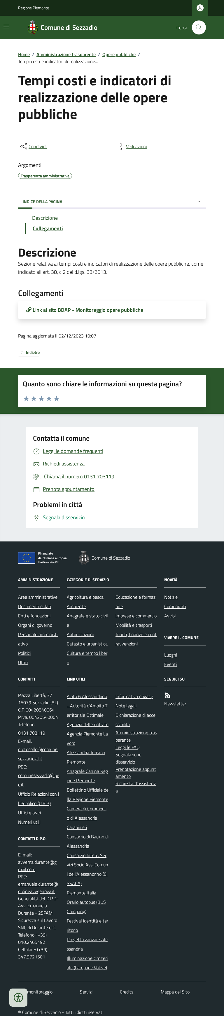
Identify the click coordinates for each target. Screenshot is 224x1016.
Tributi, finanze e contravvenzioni (136, 639)
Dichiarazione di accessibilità (135, 720)
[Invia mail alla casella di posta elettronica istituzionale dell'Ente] (39, 754)
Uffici (23, 662)
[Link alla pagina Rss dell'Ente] (167, 695)
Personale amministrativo (38, 639)
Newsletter (175, 703)
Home (24, 54)
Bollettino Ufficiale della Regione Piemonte (87, 794)
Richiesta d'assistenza (136, 787)
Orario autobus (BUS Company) (86, 907)
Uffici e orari (29, 812)
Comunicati (175, 606)
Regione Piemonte (33, 8)
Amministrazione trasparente (66, 54)
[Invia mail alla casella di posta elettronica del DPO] (39, 866)
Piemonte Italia (81, 892)
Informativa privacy (134, 696)
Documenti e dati (34, 606)
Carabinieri (77, 827)
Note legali (126, 705)
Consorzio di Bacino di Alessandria (87, 841)
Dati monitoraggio (35, 991)
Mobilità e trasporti (134, 625)
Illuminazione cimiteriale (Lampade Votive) (87, 963)
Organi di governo (35, 625)
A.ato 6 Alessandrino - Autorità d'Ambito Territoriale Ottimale (87, 706)
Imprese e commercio (136, 615)
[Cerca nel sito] (196, 27)
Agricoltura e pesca (85, 596)
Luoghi (170, 654)
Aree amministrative (37, 596)
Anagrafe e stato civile (87, 620)
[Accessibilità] (18, 997)
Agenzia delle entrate (87, 724)
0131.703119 (31, 732)
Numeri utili (29, 821)
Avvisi (170, 615)
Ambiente (76, 606)
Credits (126, 991)
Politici (24, 653)
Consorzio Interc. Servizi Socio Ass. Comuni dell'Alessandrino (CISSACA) (87, 869)
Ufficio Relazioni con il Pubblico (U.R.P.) (38, 798)
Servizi (86, 991)
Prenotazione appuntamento (136, 773)
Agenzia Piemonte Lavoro (87, 738)
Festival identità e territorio (87, 925)
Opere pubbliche (119, 54)
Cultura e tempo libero (87, 658)
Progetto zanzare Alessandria (87, 944)
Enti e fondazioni (34, 615)
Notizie (171, 596)
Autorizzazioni (80, 634)
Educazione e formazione (136, 601)
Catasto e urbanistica (87, 643)
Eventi (170, 664)
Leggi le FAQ (128, 747)
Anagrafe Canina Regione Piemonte (87, 776)
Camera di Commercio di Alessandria (86, 813)
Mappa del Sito (175, 991)
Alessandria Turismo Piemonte (86, 757)
